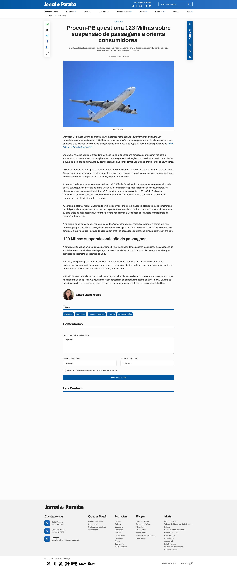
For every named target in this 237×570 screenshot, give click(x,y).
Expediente (169, 538)
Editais (175, 12)
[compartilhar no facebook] (47, 41)
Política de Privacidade (173, 547)
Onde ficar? (93, 530)
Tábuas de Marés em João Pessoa (178, 524)
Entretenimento (123, 11)
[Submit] (189, 4)
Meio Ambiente (121, 547)
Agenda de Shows (95, 521)
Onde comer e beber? (97, 527)
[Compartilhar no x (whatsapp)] (47, 30)
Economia (119, 527)
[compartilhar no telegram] (47, 36)
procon (111, 314)
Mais (189, 11)
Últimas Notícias (51, 12)
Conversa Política (143, 524)
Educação (119, 530)
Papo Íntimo (141, 538)
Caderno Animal (142, 521)
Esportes (70, 11)
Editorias (158, 11)
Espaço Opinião (171, 550)
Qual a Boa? (104, 12)
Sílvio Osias (141, 530)
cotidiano (62, 16)
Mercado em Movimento (146, 535)
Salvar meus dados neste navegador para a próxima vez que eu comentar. (92, 370)
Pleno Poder (141, 527)
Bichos (118, 521)
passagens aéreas (96, 314)
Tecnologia (119, 544)
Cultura (118, 524)
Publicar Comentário (118, 377)
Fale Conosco (170, 544)
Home (51, 16)
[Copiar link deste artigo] (47, 53)
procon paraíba (125, 314)
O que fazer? (93, 524)
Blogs (142, 11)
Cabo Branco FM (171, 533)
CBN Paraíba (169, 535)
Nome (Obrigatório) (71, 358)
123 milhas (68, 314)
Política (87, 12)
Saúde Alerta (141, 533)
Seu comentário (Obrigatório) (76, 335)
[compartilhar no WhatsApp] (47, 24)
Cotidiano (119, 538)
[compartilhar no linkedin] (47, 47)
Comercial (168, 541)
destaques (80, 314)
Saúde (117, 541)
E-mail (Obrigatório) (129, 358)
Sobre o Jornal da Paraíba (174, 530)
